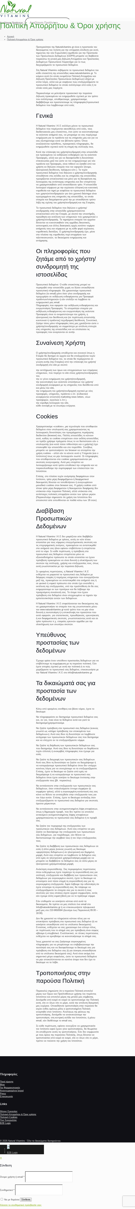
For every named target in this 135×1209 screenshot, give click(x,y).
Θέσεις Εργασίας (8, 1111)
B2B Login (5, 1123)
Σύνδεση (25, 1199)
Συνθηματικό (7, 1190)
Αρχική (10, 36)
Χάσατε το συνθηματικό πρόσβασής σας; (21, 1205)
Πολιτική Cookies (8, 1117)
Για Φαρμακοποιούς (10, 1087)
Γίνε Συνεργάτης (8, 1120)
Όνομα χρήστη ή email (12, 1177)
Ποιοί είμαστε (6, 1081)
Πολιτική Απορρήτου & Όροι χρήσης (25, 39)
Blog (2, 1084)
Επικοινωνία (6, 1096)
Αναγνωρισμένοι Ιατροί (12, 1090)
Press (3, 1093)
